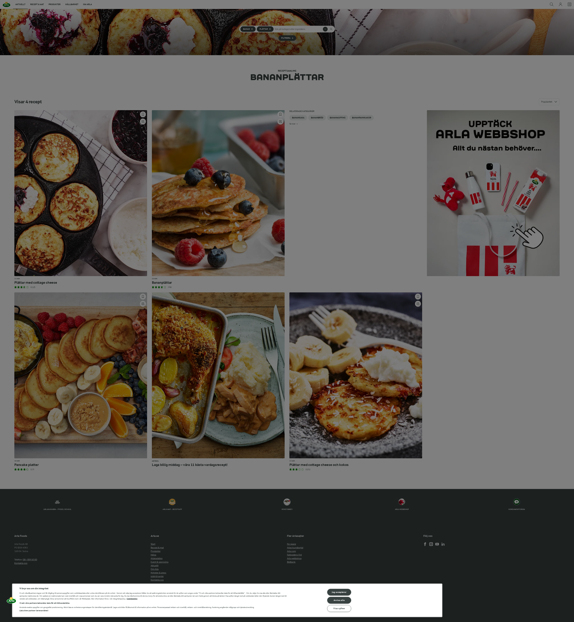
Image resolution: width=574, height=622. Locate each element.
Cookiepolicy (132, 599)
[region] (227, 600)
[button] (11, 601)
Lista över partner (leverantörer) (33, 610)
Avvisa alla (339, 600)
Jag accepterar (339, 592)
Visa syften (339, 608)
